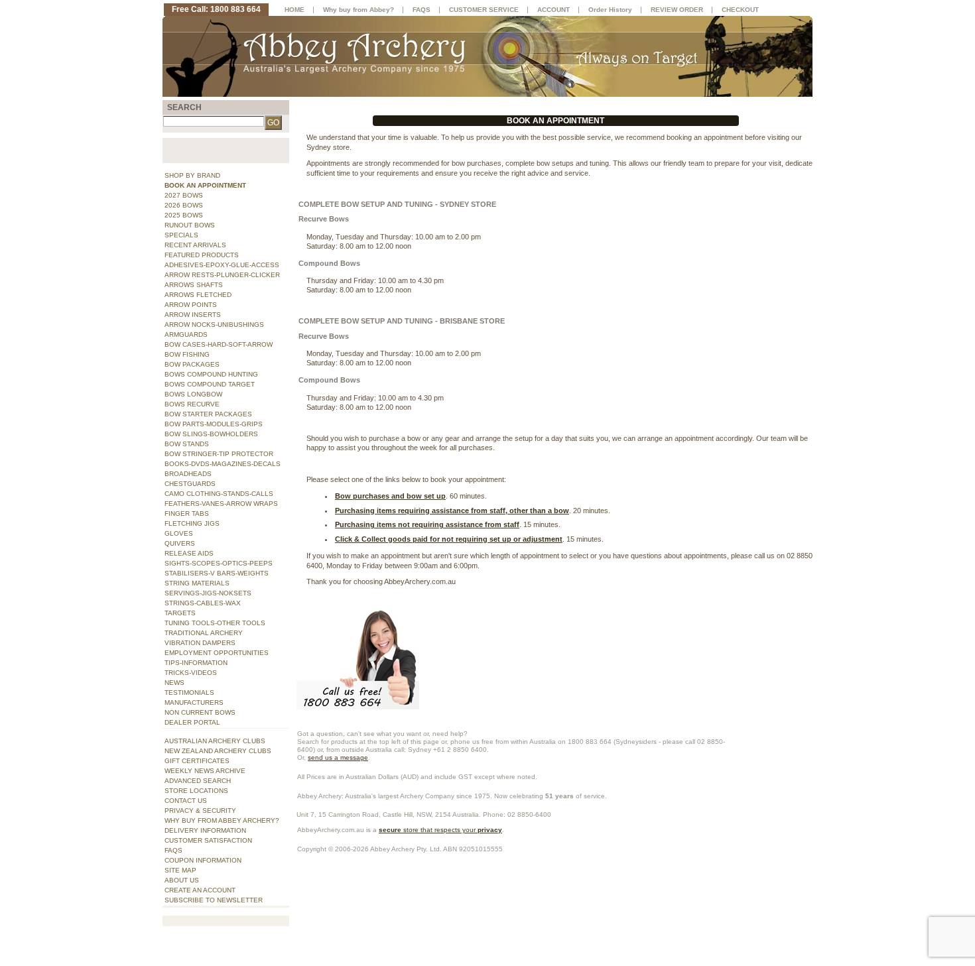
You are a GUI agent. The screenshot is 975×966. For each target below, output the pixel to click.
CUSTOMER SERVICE (484, 9)
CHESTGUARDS (190, 483)
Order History (610, 9)
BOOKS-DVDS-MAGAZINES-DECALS (222, 463)
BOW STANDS (186, 444)
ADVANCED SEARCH (197, 780)
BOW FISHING (187, 354)
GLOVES (178, 533)
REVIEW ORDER (677, 9)
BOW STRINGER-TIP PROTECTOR (218, 453)
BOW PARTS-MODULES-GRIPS (213, 424)
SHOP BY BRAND (192, 175)
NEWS (174, 682)
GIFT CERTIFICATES (196, 760)
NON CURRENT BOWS (199, 712)
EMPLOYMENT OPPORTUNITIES (216, 652)
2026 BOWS (183, 205)
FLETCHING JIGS (192, 523)
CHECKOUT (740, 9)
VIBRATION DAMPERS (199, 642)
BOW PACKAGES (192, 364)
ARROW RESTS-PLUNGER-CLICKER (222, 274)
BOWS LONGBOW (193, 394)
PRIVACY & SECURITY (200, 810)
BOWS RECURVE (192, 404)
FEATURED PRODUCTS (201, 255)
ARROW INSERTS (192, 314)
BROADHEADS (188, 473)
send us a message (338, 757)
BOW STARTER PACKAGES (208, 414)
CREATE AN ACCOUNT (199, 890)
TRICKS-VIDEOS (190, 672)
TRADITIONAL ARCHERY (203, 632)
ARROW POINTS (190, 304)
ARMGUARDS (186, 334)
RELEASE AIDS (189, 553)
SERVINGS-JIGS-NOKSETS (207, 593)
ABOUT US (181, 880)
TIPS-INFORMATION (196, 662)
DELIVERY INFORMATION (205, 830)
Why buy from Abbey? (358, 9)
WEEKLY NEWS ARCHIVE (204, 770)
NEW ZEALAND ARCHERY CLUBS (217, 751)
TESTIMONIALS (189, 692)
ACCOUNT (553, 9)
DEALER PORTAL (192, 722)
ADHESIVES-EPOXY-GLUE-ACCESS (221, 265)
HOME (294, 9)
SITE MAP (180, 870)
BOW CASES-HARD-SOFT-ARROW (218, 344)
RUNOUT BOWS (189, 225)
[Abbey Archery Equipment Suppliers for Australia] (487, 56)
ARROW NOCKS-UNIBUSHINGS (214, 324)
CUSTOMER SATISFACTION (208, 840)
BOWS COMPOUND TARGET (209, 384)
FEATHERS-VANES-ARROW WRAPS (221, 503)
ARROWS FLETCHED (197, 294)
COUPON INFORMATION (202, 860)
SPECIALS (181, 235)
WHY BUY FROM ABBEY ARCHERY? (221, 820)
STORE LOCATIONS (196, 790)
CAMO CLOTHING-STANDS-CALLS (218, 493)
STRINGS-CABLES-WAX (202, 603)
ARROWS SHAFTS (193, 284)
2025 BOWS (183, 215)
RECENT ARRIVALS (195, 245)
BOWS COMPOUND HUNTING (211, 374)
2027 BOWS (183, 195)
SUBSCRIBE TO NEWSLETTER (213, 900)
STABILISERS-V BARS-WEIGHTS (216, 573)
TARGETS (180, 613)
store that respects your (440, 829)
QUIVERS (179, 543)
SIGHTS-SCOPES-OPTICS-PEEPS (218, 563)
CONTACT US (185, 800)
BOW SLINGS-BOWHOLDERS (211, 434)
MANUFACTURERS (194, 702)
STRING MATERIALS (196, 583)
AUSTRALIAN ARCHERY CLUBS (214, 741)
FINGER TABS (186, 513)
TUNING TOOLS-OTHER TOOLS (214, 623)
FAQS (173, 850)
